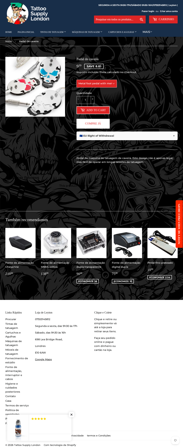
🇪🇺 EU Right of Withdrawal (127, 135)
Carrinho (166, 19)
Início (8, 41)
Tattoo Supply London (27, 445)
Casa (8, 400)
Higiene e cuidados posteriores (12, 387)
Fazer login (148, 11)
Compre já (93, 123)
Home (8, 32)
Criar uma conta (169, 11)
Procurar (10, 319)
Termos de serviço (17, 405)
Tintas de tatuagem (52, 32)
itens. (112, 331)
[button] (71, 414)
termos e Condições (99, 435)
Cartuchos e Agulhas (121, 32)
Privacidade (77, 435)
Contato (10, 396)
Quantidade (84, 93)
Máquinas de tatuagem (86, 32)
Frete (103, 72)
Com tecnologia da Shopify (60, 445)
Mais (146, 32)
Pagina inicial (26, 32)
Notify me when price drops (179, 224)
